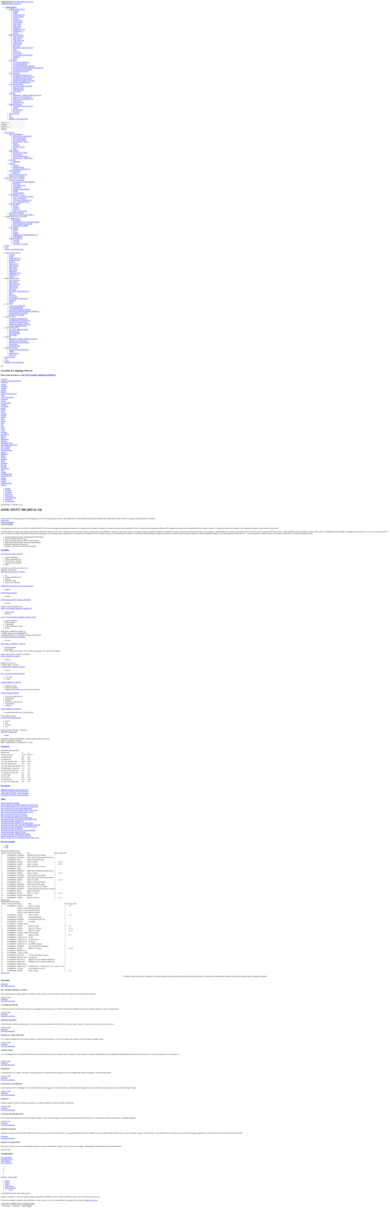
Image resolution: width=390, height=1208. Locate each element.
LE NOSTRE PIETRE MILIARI (24, 66)
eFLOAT (16, 18)
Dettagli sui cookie (28, 1204)
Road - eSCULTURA (20, 211)
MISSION (16, 57)
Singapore (4, 463)
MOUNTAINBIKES (16, 134)
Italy (2, 425)
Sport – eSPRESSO (19, 198)
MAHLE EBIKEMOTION (22, 82)
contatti (7, 1181)
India (2, 419)
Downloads (8, 494)
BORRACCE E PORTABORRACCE (25, 235)
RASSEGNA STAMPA (21, 71)
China (3, 395)
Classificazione (10, 501)
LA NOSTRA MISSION (21, 62)
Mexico (3, 437)
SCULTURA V (18, 110)
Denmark (4, 405)
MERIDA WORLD (15, 104)
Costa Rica (4, 399)
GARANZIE (17, 101)
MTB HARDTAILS (19, 138)
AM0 (6, 845)
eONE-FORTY (18, 22)
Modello (7, 488)
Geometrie (8, 492)
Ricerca (4, 125)
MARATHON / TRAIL (21, 142)
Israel (2, 423)
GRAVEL (12, 163)
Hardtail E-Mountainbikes (21, 189)
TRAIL (15, 143)
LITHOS (16, 11)
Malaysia (4, 436)
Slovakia (3, 465)
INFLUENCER (18, 88)
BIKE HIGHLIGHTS (16, 35)
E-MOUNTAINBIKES (16, 180)
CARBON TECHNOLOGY (22, 75)
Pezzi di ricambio (10, 497)
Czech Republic (6, 403)
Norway (3, 452)
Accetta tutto (5, 1204)
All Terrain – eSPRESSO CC (22, 200)
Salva (29, 1206)
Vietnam (3, 485)
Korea (3, 428)
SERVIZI (12, 93)
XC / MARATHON (19, 140)
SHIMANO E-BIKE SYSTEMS (23, 80)
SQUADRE (17, 91)
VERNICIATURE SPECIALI (23, 106)
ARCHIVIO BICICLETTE (18, 174)
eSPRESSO (17, 28)
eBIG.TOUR (17, 26)
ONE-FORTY (17, 42)
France (3, 412)
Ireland (3, 421)
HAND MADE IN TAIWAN (22, 70)
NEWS (7, 246)
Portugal (3, 457)
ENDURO (16, 145)
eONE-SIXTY (18, 20)
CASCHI (16, 240)
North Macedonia (6, 450)
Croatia (3, 401)
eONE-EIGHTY (18, 17)
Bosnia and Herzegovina (9, 394)
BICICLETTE (9, 132)
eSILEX (15, 33)
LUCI (15, 231)
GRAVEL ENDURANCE (21, 169)
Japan (2, 426)
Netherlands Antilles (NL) (9, 445)
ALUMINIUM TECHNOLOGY (24, 77)
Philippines (4, 454)
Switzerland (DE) (6, 474)
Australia (4, 388)
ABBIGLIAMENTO (16, 238)
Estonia (3, 408)
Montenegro (5, 439)
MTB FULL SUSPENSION (22, 136)
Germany (4, 414)
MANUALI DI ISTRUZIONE (23, 99)
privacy (7, 1184)
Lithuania (4, 432)
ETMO (15, 13)
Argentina (4, 386)
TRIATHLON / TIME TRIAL (23, 158)
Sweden (3, 472)
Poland (3, 456)
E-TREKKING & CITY (17, 195)
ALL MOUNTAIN (19, 185)
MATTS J (16, 173)
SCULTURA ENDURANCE (22, 55)
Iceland (3, 417)
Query (3, 122)
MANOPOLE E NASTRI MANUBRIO (26, 222)
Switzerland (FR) (6, 476)
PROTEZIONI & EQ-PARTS (22, 224)
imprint (7, 1182)
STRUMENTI (17, 237)
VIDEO (15, 108)
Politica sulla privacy (91, 1200)
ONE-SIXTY (17, 38)
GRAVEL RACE (18, 167)
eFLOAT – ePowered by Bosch (23, 196)
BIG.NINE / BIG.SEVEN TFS (23, 48)
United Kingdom (6, 483)
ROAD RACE (18, 154)
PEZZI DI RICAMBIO (20, 226)
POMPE (15, 233)
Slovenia (3, 467)
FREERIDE (17, 187)
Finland (3, 410)
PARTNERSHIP (18, 90)
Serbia (3, 461)
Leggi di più (5, 520)
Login (11, 117)
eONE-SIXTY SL (19, 15)
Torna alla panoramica (8, 986)
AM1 (6, 847)
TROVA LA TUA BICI (16, 176)
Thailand (3, 479)
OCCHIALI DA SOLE (20, 244)
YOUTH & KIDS (15, 171)
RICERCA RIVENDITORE (18, 119)
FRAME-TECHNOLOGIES (22, 79)
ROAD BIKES (14, 151)
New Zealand (5, 448)
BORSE (15, 229)
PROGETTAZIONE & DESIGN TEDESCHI (28, 68)
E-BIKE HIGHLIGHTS (17, 9)
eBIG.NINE (17, 24)
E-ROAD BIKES (14, 204)
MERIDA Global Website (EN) (11, 381)
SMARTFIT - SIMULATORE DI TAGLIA (27, 95)
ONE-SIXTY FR (18, 40)
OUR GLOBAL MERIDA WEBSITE (40, 375)
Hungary (3, 415)
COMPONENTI (14, 218)
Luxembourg (5, 434)
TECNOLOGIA (14, 73)
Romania (4, 459)
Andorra (3, 384)
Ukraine (3, 481)
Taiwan (3, 478)
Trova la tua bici (14, 113)
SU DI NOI (13, 60)
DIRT (15, 49)
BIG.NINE (16, 46)
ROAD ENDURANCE (21, 156)
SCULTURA (17, 53)
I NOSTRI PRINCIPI (20, 64)
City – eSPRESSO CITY (21, 202)
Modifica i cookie (16, 1204)
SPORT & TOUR (19, 147)
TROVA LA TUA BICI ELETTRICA (21, 215)
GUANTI (16, 242)
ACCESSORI (13, 227)
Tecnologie (8, 499)
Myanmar (4, 441)
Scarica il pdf (5, 900)
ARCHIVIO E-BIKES (16, 213)
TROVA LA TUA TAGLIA (22, 97)
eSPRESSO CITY (19, 29)
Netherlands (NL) (6, 443)
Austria (3, 390)
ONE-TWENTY (18, 37)
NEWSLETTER (18, 102)
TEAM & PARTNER (16, 84)
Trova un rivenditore (7, 522)
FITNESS (12, 160)
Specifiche (8, 490)
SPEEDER (16, 162)
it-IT (6, 359)
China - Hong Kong (7, 397)
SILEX (15, 59)
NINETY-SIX (17, 44)
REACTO (16, 51)
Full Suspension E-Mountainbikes (24, 182)
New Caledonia (6, 447)
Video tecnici (9, 496)
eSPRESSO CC (18, 31)
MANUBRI (17, 220)
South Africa (5, 468)
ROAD (15, 206)
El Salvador (4, 406)
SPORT (15, 191)
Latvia (3, 430)
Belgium (3, 392)
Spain (2, 470)
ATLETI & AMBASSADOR (22, 86)
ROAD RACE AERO (20, 153)
